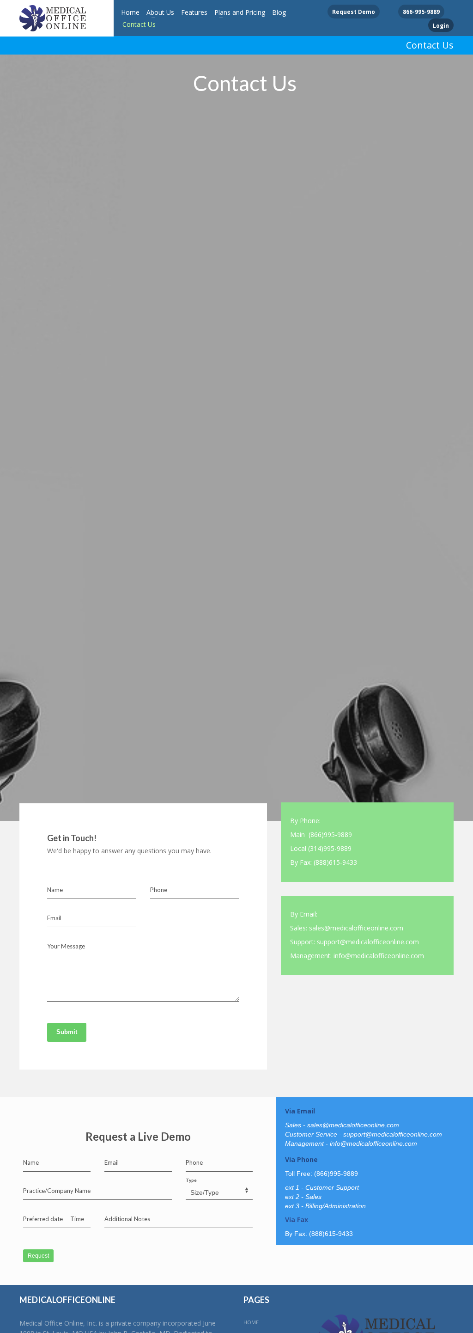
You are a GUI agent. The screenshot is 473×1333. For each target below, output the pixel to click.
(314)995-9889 (330, 848)
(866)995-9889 (330, 834)
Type (191, 1180)
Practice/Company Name (57, 1190)
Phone (158, 889)
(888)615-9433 (335, 862)
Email (54, 918)
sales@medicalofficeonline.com (356, 927)
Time (77, 1219)
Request (38, 1256)
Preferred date (43, 1219)
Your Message (66, 946)
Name (55, 889)
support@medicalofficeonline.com (368, 941)
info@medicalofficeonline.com (379, 955)
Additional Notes (127, 1219)
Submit (66, 1031)
